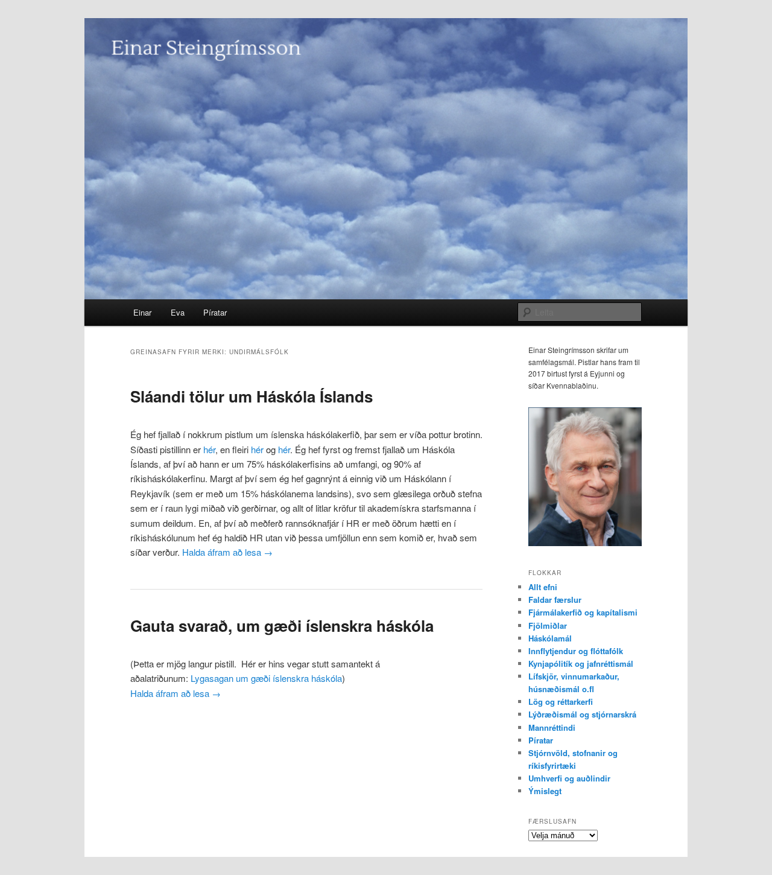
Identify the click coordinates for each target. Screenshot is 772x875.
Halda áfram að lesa (227, 552)
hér (209, 449)
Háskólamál (550, 638)
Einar (142, 312)
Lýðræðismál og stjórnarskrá (582, 714)
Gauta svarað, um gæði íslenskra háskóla (282, 625)
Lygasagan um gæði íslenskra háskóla (266, 678)
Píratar (215, 312)
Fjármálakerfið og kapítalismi (583, 612)
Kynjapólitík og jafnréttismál (580, 663)
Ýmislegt (545, 791)
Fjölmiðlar (547, 625)
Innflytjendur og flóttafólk (575, 651)
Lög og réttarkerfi (560, 701)
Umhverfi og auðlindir (569, 778)
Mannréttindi (551, 727)
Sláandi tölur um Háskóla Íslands (251, 396)
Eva (178, 312)
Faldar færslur (554, 599)
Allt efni (542, 587)
